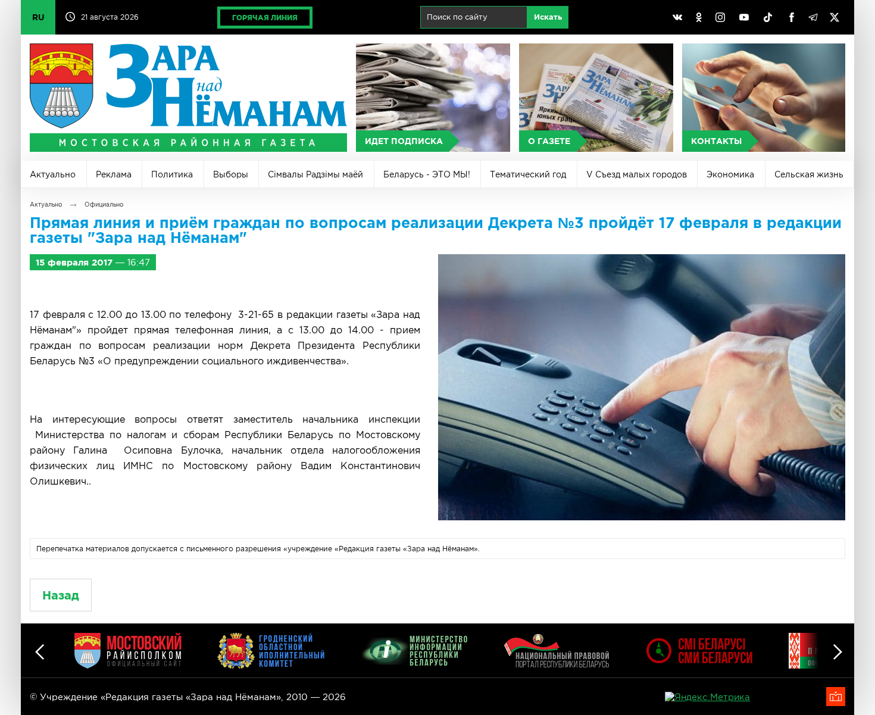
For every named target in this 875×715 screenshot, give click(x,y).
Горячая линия (265, 17)
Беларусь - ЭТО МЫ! (426, 174)
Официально (104, 204)
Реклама (114, 174)
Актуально (53, 174)
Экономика (730, 174)
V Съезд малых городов (636, 174)
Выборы (230, 174)
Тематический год (528, 174)
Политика (172, 174)
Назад (60, 595)
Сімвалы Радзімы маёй (315, 174)
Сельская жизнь (808, 174)
